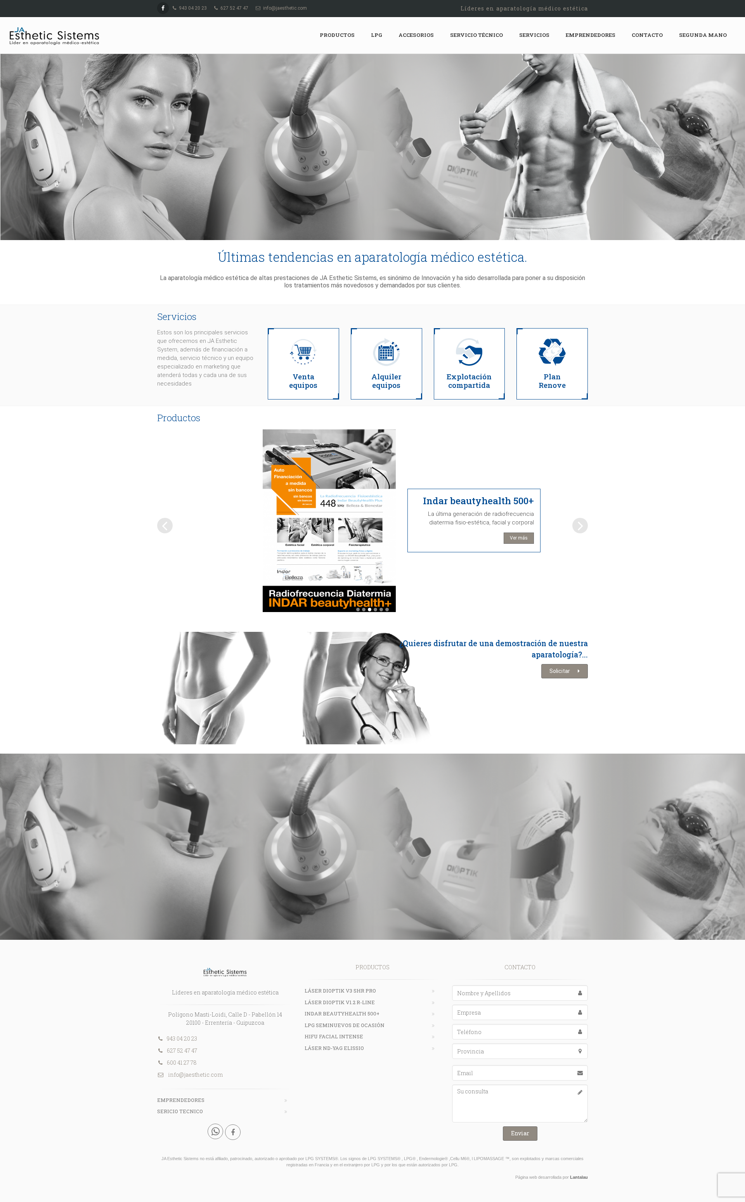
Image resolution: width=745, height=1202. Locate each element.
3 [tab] (369, 609)
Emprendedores (590, 34)
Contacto (647, 34)
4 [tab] (375, 609)
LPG (376, 34)
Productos (337, 34)
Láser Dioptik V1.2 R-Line (340, 1002)
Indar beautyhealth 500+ (478, 501)
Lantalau (579, 1177)
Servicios (534, 34)
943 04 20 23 (182, 1038)
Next (581, 525)
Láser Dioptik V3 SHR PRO (340, 990)
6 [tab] (387, 609)
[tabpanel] (372, 523)
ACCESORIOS (416, 34)
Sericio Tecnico (180, 1111)
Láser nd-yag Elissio (334, 1048)
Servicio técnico (476, 34)
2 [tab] (364, 609)
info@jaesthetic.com (195, 1074)
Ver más (519, 538)
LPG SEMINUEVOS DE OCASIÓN (345, 1025)
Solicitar (559, 671)
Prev (164, 525)
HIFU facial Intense (334, 1036)
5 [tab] (381, 609)
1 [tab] (358, 609)
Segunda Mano (703, 34)
